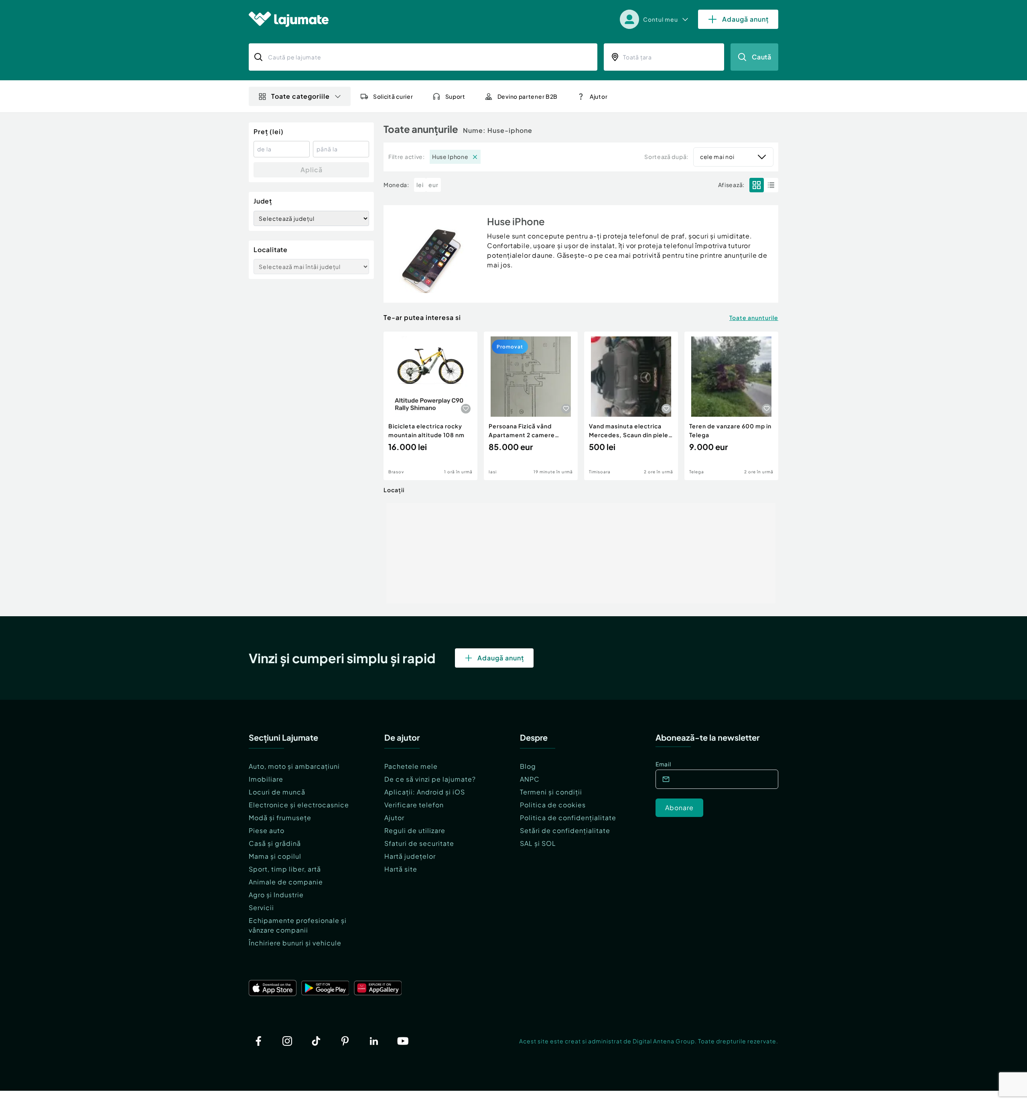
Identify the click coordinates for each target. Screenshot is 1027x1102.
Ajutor (394, 817)
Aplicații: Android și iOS (424, 792)
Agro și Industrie (276, 894)
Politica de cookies (553, 805)
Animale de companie (286, 882)
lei (420, 184)
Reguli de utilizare (414, 830)
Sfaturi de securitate (419, 843)
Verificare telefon (414, 805)
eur (433, 184)
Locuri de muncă (277, 792)
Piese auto (266, 830)
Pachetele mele (411, 766)
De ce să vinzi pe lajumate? (430, 779)
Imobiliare (266, 779)
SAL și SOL (538, 843)
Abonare (679, 807)
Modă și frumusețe (280, 817)
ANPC (530, 779)
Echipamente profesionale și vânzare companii (298, 925)
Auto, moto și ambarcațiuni (294, 766)
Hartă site (400, 869)
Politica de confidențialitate (568, 817)
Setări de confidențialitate (565, 830)
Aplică (311, 169)
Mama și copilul (275, 856)
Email (663, 764)
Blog (528, 766)
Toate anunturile (753, 317)
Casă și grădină (275, 843)
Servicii (261, 907)
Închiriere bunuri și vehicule (295, 943)
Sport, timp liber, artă (285, 869)
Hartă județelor (410, 856)
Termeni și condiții (551, 792)
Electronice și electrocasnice (299, 805)
